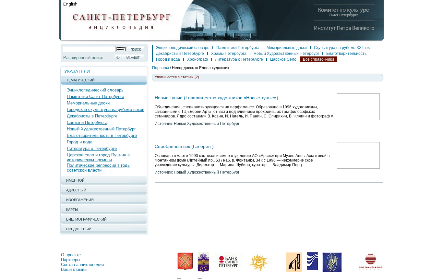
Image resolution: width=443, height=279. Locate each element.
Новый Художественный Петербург (101, 129)
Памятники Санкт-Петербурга (95, 96)
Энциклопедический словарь (95, 90)
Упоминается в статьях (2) (177, 77)
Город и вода (79, 142)
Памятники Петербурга (237, 47)
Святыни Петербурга (87, 122)
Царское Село (283, 59)
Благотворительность (346, 53)
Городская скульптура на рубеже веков (105, 109)
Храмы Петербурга (228, 53)
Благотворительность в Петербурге (102, 135)
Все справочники (318, 59)
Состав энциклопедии (82, 264)
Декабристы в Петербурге (92, 116)
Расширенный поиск (83, 57)
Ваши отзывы (74, 269)
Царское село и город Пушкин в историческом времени (98, 157)
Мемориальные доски (88, 103)
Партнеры (70, 259)
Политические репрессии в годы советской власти (98, 168)
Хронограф (197, 59)
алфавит (133, 57)
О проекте (71, 254)
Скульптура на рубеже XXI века (343, 47)
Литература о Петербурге (92, 148)
